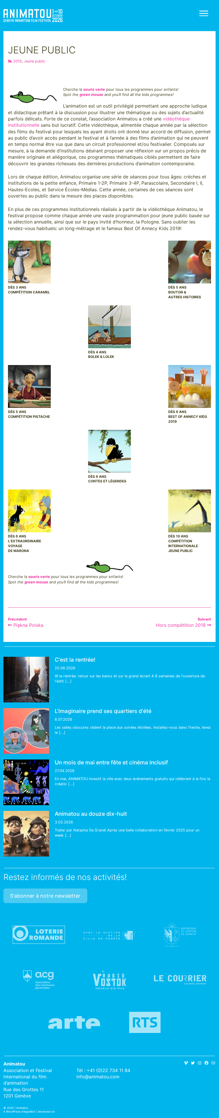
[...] (68, 681)
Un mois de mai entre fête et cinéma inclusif (111, 762)
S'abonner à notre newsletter (45, 896)
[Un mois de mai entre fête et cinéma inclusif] (26, 782)
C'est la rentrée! (75, 659)
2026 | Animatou (17, 1107)
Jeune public (34, 61)
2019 (17, 61)
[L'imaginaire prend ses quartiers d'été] (26, 731)
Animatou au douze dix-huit (91, 813)
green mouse (91, 94)
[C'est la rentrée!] (26, 679)
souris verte (94, 89)
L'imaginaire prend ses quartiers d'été (103, 711)
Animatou (32, 15)
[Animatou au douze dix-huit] (26, 834)
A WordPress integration (19, 1111)
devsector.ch (46, 1111)
